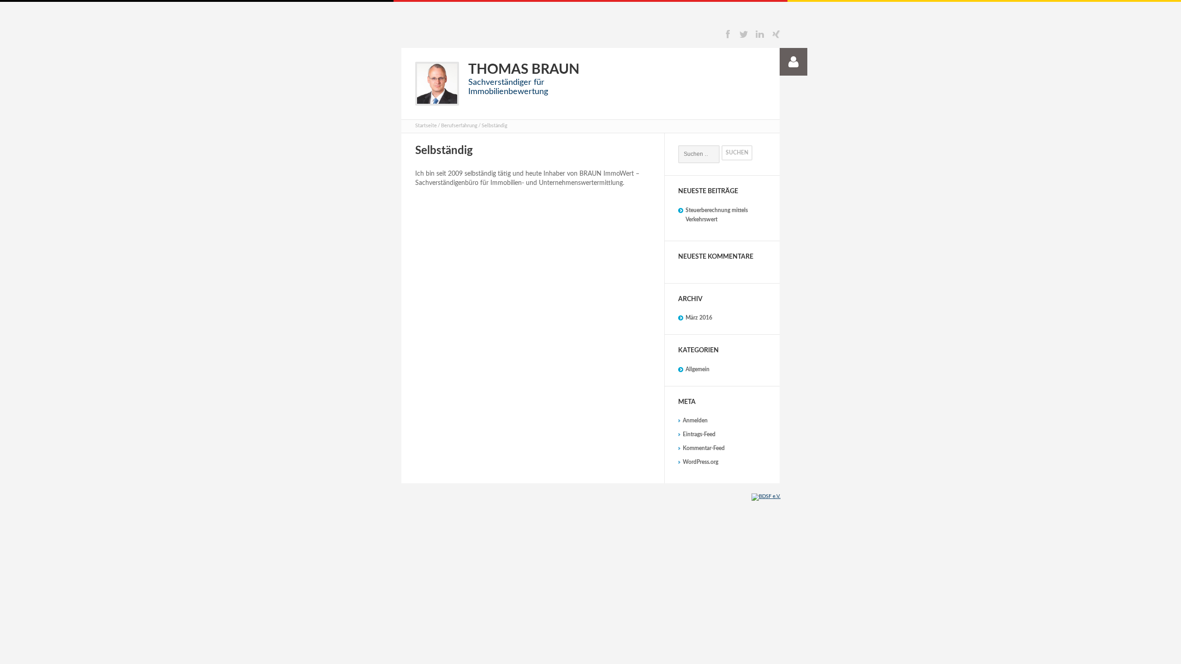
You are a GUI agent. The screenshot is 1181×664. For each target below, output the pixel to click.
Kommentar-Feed (704, 448)
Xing (776, 34)
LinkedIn (760, 34)
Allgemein (698, 369)
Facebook (727, 34)
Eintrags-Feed (699, 434)
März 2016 (699, 317)
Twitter (744, 34)
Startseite (426, 125)
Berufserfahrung (459, 125)
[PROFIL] (793, 62)
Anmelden (695, 420)
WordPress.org (700, 462)
